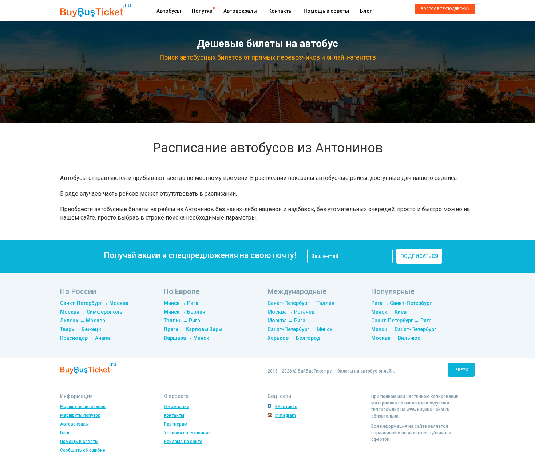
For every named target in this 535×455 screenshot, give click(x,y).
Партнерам (175, 424)
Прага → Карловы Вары (193, 329)
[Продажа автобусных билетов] (95, 10)
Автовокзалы (240, 11)
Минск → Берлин (184, 312)
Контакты (280, 11)
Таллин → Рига (182, 320)
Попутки (202, 11)
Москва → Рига (286, 320)
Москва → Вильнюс (395, 338)
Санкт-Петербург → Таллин (301, 303)
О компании (176, 406)
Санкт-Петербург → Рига (401, 320)
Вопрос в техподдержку (445, 9)
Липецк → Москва (82, 320)
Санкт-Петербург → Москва (94, 303)
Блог (366, 11)
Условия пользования (187, 432)
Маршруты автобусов (83, 406)
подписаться (419, 256)
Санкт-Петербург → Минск (300, 329)
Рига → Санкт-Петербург (401, 303)
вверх (461, 369)
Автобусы (168, 11)
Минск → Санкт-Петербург (403, 329)
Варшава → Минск (186, 338)
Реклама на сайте (183, 441)
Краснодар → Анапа (85, 338)
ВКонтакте (286, 406)
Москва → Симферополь (91, 312)
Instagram (285, 415)
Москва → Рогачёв (291, 312)
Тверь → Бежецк (80, 329)
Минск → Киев (389, 312)
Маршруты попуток (80, 415)
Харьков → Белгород (294, 338)
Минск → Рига (181, 303)
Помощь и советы (326, 11)
